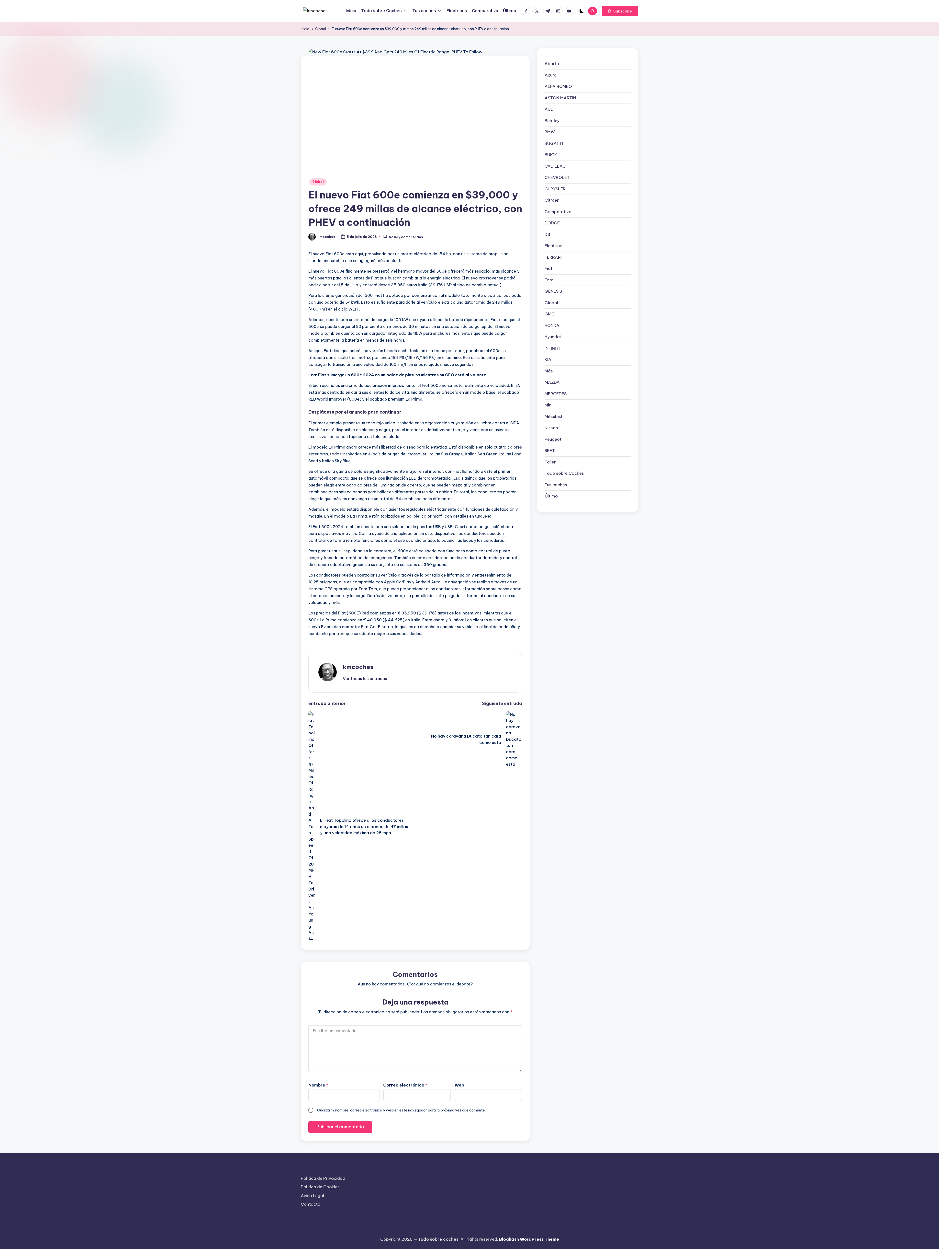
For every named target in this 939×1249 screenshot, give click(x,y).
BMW (550, 132)
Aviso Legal (312, 1195)
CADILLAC (555, 166)
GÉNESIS (553, 291)
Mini (548, 405)
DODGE (552, 223)
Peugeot (553, 439)
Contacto (310, 1204)
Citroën (552, 200)
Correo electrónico (405, 1085)
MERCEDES (556, 393)
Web (459, 1085)
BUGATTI (554, 143)
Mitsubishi (554, 416)
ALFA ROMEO (558, 86)
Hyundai (553, 336)
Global (318, 182)
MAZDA (552, 382)
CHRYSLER (555, 188)
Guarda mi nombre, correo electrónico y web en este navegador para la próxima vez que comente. (401, 1110)
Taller (550, 461)
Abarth (552, 63)
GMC (550, 314)
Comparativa (558, 211)
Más (549, 370)
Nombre (318, 1085)
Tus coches (556, 484)
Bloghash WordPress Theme (529, 1239)
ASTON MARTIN (560, 97)
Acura (551, 75)
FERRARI (553, 257)
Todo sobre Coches (564, 473)
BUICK (551, 154)
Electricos (555, 245)
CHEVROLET (557, 177)
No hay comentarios (406, 237)
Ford (549, 279)
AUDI (550, 109)
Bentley (552, 120)
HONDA (552, 325)
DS (547, 234)
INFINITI (552, 348)
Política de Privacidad (323, 1178)
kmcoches (358, 667)
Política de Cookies (320, 1187)
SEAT (550, 450)
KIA (548, 359)
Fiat (548, 268)
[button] (620, 11)
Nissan (551, 427)
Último (551, 496)
